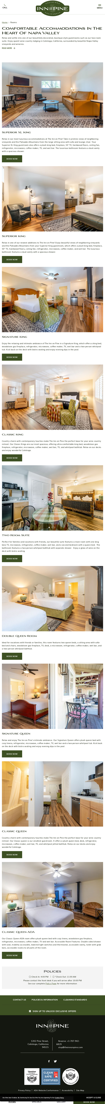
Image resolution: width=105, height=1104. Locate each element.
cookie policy (59, 1097)
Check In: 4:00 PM (39, 977)
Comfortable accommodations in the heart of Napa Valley (52, 30)
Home (5, 22)
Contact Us (19, 999)
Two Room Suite (16, 535)
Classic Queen (14, 831)
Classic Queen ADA (18, 932)
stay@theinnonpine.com (70, 1047)
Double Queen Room (19, 636)
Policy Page (50, 983)
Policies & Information (45, 999)
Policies (52, 971)
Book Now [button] (14, 159)
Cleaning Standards (75, 999)
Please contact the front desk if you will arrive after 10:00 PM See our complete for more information (52, 982)
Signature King (14, 337)
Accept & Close (93, 1098)
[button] (8, 48)
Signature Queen (16, 733)
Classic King (12, 434)
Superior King (13, 236)
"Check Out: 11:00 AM (65, 977)
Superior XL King (16, 132)
